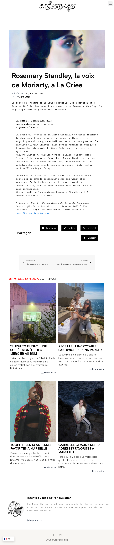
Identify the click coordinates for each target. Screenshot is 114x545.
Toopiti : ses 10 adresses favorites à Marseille (30, 446)
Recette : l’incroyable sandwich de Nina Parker (80, 348)
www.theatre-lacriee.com (33, 213)
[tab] (24, 279)
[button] (110, 3)
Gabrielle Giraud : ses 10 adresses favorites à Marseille (79, 448)
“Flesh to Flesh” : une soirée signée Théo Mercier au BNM (28, 349)
